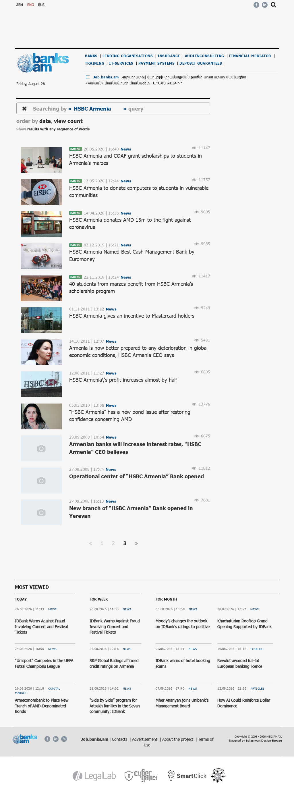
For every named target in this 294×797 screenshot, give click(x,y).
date (45, 120)
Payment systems (156, 63)
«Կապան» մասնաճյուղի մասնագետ (118, 83)
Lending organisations (127, 56)
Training (94, 63)
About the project (178, 739)
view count (68, 120)
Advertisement (145, 739)
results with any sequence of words (58, 129)
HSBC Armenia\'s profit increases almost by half (123, 380)
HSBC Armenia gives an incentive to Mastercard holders (131, 315)
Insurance (169, 56)
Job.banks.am (106, 77)
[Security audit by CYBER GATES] (141, 775)
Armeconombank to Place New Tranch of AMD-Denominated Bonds (41, 706)
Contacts (120, 739)
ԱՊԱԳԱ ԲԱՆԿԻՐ (167, 83)
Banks (91, 56)
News (52, 609)
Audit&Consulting (204, 56)
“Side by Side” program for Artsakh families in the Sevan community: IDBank (115, 706)
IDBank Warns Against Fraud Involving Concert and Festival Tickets (41, 626)
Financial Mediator (250, 56)
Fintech (257, 649)
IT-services (121, 63)
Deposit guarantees (200, 63)
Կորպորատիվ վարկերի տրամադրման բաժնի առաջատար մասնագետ (184, 77)
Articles (258, 688)
